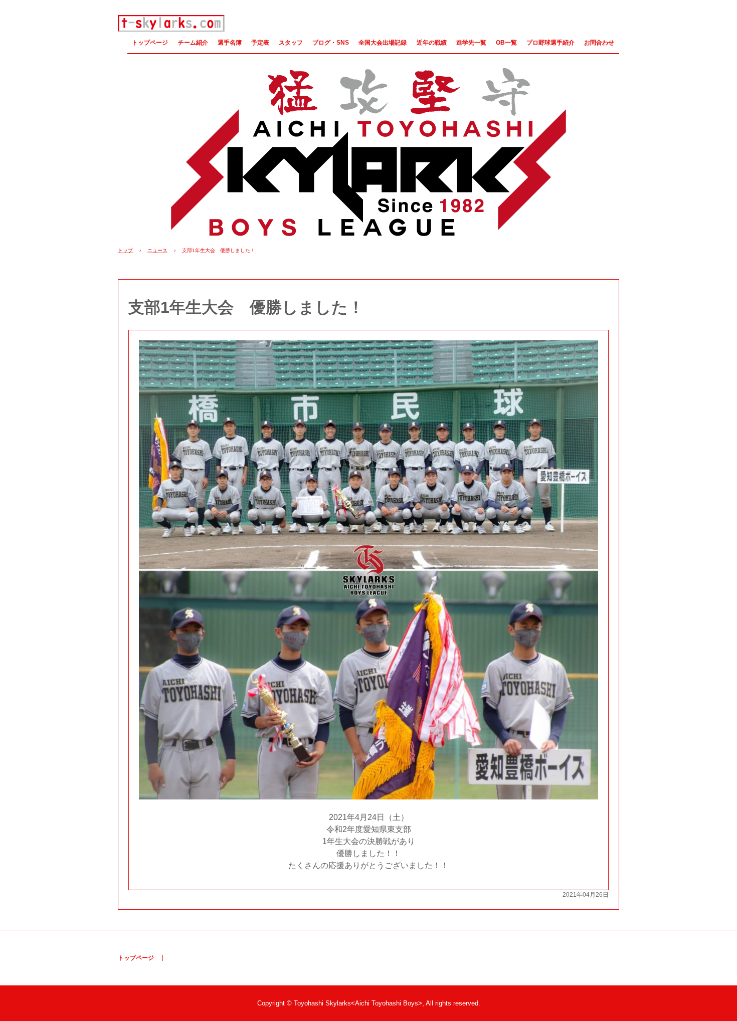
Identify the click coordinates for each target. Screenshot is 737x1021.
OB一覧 (506, 42)
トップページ (150, 42)
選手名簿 (230, 42)
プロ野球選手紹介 (550, 42)
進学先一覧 (471, 42)
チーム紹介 (193, 42)
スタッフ (291, 42)
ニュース (157, 250)
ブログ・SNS (330, 42)
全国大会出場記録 (382, 42)
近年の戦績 (432, 42)
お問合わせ (599, 42)
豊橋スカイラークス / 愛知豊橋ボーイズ (171, 23)
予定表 (260, 42)
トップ (125, 250)
